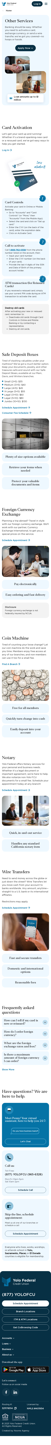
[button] (37, 4)
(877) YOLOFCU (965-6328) (24, 1174)
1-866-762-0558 (17, 250)
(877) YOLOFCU (18, 1294)
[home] (9, 4)
